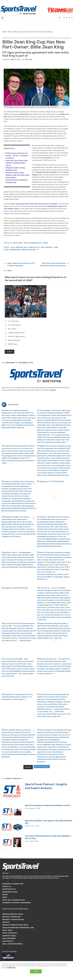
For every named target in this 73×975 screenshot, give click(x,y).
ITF (37, 250)
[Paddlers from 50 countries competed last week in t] (54, 462)
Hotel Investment (9, 938)
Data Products (7, 941)
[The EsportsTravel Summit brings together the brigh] (54, 710)
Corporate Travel (9, 935)
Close (36, 971)
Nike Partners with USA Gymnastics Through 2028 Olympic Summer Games (53, 264)
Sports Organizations (32, 243)
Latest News (17, 243)
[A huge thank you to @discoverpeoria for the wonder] (19, 710)
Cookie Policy (11, 967)
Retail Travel (7, 930)
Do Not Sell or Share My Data (13, 900)
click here (52, 390)
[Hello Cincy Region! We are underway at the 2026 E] (54, 746)
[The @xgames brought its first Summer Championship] (19, 533)
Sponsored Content (9, 892)
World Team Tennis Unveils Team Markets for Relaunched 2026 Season (17, 163)
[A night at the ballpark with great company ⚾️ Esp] (54, 639)
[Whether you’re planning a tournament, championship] (19, 426)
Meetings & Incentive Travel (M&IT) (15, 925)
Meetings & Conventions (11, 917)
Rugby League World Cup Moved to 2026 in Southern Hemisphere (21, 264)
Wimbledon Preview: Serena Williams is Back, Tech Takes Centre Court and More (17, 175)
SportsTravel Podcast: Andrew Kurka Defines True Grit (47, 805)
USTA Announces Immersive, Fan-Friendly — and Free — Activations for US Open (17, 155)
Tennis (10, 32)
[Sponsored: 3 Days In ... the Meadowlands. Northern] (19, 568)
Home (4, 32)
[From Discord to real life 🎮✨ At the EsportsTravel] (19, 675)
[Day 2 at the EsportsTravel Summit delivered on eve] (19, 639)
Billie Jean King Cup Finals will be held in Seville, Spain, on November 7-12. (36, 204)
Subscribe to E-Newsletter (12, 884)
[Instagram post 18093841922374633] (19, 604)
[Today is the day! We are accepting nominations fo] (54, 568)
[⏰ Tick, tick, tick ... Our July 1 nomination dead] (54, 604)
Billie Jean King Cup (32, 247)
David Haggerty (47, 247)
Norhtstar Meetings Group (12, 914)
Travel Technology (9, 933)
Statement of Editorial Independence (16, 902)
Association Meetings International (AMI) (18, 927)
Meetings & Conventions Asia (13, 919)
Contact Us (6, 886)
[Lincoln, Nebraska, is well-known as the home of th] (54, 426)
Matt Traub (28, 59)
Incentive (5, 922)
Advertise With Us (9, 889)
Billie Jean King (17, 247)
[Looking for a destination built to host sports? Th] (19, 497)
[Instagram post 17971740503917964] (54, 497)
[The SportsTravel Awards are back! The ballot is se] (19, 462)
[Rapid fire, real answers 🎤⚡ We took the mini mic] (54, 675)
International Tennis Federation (46, 172)
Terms (4, 897)
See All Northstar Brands (12, 944)
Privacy (5, 894)
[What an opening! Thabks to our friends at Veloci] (19, 746)
